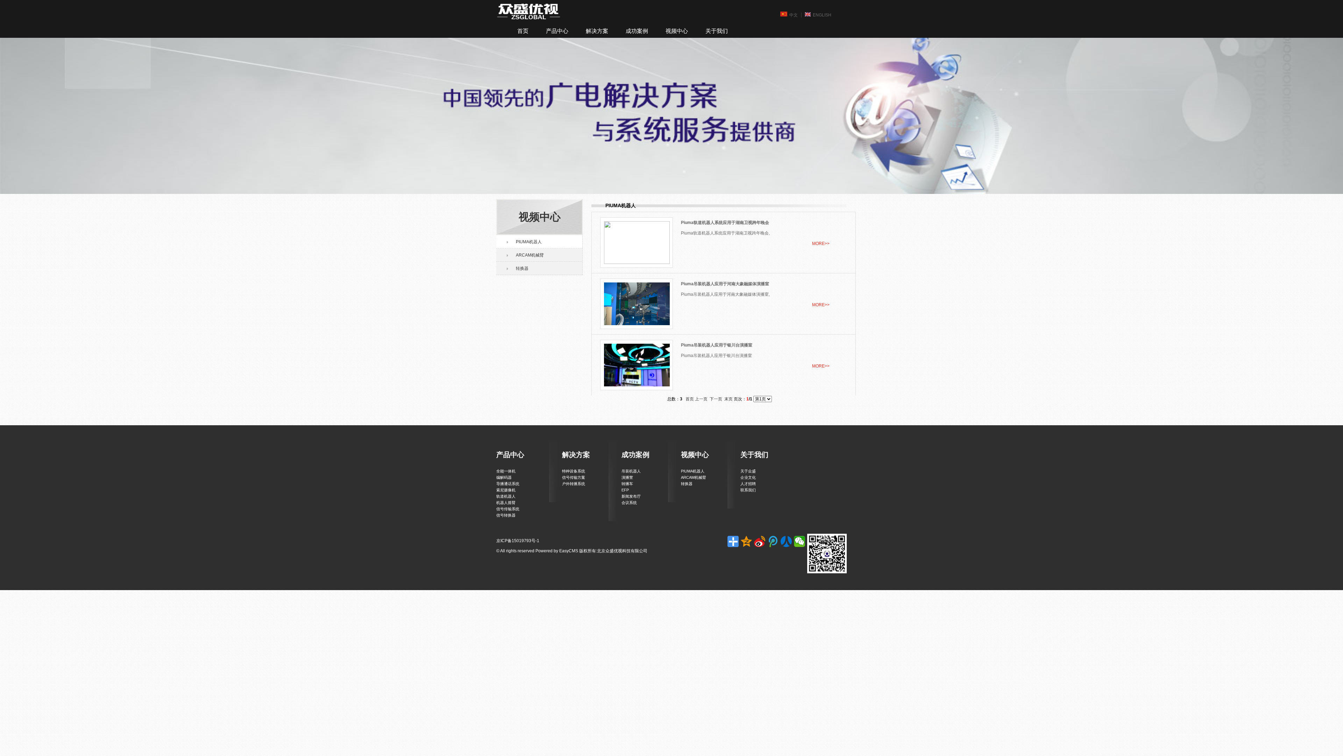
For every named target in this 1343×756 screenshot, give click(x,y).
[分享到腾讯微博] (773, 541)
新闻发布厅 (631, 496)
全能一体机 (506, 471)
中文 (793, 15)
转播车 (627, 484)
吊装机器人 (631, 471)
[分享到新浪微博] (759, 541)
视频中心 (677, 31)
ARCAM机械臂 (530, 255)
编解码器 (504, 477)
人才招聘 (748, 484)
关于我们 (716, 31)
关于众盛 (748, 471)
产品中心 (557, 31)
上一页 (701, 399)
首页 (522, 31)
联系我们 (748, 490)
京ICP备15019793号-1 (517, 540)
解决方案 (597, 31)
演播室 (627, 477)
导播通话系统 (507, 484)
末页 (728, 399)
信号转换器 (506, 515)
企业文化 (748, 477)
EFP (625, 490)
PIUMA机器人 (529, 241)
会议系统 (629, 502)
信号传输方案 (573, 477)
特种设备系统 (573, 471)
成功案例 (637, 31)
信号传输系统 (507, 509)
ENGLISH (822, 15)
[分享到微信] (799, 541)
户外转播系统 (573, 484)
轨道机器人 (506, 496)
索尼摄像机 (506, 490)
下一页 (716, 399)
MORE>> (821, 243)
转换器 (522, 268)
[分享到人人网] (786, 541)
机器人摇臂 (506, 502)
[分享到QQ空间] (746, 541)
